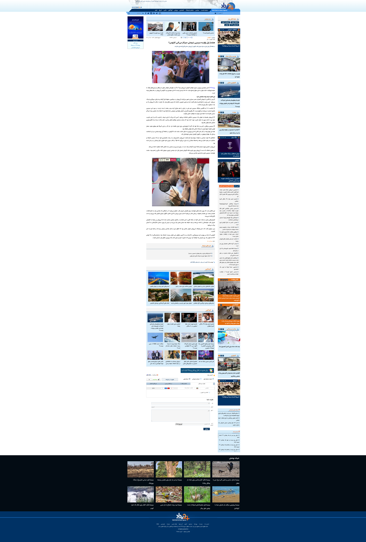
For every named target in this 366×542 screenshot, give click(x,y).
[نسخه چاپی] (181, 37)
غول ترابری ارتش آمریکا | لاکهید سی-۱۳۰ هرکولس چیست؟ (190, 346)
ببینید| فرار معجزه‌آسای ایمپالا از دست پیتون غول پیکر (198, 507)
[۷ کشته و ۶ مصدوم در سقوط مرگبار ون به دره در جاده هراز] (229, 121)
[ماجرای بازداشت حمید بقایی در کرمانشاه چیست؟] (189, 26)
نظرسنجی (140, 1)
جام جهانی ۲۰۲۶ (234, 25)
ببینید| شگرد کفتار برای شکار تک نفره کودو (142, 507)
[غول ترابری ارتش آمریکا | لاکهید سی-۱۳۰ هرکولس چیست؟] (189, 337)
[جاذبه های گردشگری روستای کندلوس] (158, 295)
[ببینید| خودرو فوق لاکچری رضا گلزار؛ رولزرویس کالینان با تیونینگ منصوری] (206, 337)
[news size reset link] (189, 37)
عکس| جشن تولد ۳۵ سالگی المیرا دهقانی (206, 325)
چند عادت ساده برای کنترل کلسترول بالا (229, 347)
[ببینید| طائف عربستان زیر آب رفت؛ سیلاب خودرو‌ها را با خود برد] (229, 313)
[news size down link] (187, 37)
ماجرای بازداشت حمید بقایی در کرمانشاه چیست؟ (190, 34)
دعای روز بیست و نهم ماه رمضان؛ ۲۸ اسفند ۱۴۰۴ (229, 441)
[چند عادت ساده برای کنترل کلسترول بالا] (229, 337)
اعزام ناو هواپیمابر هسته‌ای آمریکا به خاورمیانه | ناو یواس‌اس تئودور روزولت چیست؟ (156, 327)
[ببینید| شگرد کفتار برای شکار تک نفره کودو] (140, 494)
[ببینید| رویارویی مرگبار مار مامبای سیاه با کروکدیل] (226, 494)
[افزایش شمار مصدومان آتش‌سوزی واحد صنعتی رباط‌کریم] (229, 364)
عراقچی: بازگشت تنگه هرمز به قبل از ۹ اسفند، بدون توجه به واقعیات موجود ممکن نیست (229, 234)
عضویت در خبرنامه (170, 380)
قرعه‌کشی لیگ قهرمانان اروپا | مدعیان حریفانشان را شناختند (229, 219)
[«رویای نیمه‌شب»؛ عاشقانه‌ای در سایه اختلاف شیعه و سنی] (172, 355)
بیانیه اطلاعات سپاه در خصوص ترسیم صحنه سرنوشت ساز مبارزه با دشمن (229, 228)
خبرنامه (168, 524)
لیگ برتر (234, 137)
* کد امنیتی (212, 424)
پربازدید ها (231, 186)
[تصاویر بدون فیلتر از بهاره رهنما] (172, 318)
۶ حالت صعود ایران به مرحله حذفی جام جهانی (200, 256)
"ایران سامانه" (179, 532)
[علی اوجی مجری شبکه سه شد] (206, 355)
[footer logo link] (181, 517)
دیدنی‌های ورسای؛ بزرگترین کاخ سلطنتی (203, 303)
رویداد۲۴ (212, 88)
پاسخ (153, 388)
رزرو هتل (135, 43)
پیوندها (156, 1)
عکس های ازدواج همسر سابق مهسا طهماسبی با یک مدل (155, 362)
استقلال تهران (235, 22)
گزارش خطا (210, 375)
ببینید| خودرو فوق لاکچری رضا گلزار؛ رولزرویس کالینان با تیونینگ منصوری (206, 346)
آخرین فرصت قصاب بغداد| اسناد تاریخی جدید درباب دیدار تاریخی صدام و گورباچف (228, 298)
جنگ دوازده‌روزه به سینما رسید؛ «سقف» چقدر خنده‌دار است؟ (173, 346)
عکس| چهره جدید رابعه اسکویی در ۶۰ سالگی (191, 325)
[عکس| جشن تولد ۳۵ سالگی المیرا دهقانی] (206, 318)
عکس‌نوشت (234, 279)
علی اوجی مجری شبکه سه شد (206, 361)
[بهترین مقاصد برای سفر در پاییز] (181, 278)
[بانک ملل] (135, 27)
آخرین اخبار (236, 186)
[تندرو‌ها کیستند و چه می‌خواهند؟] (229, 37)
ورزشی (213, 38)
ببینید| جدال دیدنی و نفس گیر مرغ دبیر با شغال (226, 482)
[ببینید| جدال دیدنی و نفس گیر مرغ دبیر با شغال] (226, 469)
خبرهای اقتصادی (135, 48)
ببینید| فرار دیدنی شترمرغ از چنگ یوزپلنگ (143, 482)
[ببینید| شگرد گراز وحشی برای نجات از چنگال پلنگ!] (197, 469)
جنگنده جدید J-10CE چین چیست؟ (156, 345)
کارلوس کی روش (204, 262)
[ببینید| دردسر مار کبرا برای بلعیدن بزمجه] (169, 469)
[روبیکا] (197, 370)
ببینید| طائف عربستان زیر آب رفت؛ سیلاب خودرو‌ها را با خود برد (230, 322)
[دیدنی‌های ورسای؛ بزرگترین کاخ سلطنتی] (203, 295)
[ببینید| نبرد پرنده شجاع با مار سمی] (169, 494)
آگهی (137, 1)
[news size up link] (191, 37)
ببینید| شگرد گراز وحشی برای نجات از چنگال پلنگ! (198, 482)
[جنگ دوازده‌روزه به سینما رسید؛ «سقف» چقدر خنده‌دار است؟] (172, 337)
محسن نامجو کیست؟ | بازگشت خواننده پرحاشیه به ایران (229, 273)
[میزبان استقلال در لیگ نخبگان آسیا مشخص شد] (229, 145)
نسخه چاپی (185, 379)
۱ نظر (208, 39)
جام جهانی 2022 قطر (195, 262)
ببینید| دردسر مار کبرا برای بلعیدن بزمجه (169, 480)
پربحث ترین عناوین (224, 186)
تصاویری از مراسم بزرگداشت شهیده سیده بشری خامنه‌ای (230, 180)
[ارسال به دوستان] (183, 37)
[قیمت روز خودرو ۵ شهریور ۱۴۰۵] (155, 26)
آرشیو (153, 1)
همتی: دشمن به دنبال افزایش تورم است (229, 224)
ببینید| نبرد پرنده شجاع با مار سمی (171, 505)
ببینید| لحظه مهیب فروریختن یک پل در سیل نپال (229, 250)
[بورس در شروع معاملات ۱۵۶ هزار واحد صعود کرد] (229, 64)
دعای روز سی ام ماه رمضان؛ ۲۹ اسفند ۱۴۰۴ (229, 436)
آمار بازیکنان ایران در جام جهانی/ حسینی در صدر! (200, 253)
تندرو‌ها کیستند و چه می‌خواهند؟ (230, 46)
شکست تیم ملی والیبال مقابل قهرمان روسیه (229, 240)
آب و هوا (150, 1)
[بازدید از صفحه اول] (213, 379)
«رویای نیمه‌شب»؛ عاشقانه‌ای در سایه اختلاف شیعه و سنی (173, 362)
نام (212, 403)
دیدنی (237, 160)
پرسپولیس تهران (225, 22)
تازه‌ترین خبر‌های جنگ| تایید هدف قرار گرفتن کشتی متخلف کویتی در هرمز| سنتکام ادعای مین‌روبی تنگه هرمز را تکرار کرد (229, 193)
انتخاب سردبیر (232, 29)
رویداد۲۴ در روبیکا (135, 45)
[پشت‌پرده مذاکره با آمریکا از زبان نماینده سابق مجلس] (172, 26)
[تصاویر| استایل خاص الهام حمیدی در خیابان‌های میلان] (189, 355)
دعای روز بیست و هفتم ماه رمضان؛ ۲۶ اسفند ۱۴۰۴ (229, 451)
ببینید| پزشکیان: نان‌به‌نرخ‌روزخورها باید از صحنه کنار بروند (229, 205)
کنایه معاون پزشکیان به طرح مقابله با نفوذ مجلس (228, 419)
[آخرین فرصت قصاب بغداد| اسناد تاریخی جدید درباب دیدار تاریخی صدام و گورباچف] (229, 287)
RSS (158, 524)
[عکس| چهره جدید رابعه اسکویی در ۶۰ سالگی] (189, 318)
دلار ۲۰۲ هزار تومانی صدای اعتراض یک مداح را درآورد (228, 424)
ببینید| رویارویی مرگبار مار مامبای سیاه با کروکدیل (227, 507)
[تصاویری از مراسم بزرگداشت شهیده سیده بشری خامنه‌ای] (229, 169)
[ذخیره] (185, 37)
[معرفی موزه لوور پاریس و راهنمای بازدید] (181, 295)
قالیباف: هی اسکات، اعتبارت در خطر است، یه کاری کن (229, 254)
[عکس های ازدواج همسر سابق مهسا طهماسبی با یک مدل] (155, 355)
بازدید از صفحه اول (208, 379)
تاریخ (235, 380)
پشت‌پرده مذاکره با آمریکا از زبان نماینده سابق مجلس (173, 34)
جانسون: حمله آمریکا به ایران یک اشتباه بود (229, 268)
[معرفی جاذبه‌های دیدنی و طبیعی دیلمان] (203, 278)
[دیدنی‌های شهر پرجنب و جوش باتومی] (158, 278)
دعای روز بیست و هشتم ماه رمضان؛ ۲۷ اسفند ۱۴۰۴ (229, 446)
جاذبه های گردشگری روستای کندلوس (159, 303)
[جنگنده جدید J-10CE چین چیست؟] (155, 337)
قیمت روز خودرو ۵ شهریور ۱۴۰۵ (156, 34)
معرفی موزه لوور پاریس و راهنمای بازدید (181, 303)
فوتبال (208, 38)
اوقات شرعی (145, 1)
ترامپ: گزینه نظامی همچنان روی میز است (229, 245)
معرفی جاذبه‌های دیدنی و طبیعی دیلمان (204, 286)
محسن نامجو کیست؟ (208, 33)
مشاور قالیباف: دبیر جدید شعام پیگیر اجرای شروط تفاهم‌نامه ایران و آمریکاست (228, 414)
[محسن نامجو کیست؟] (206, 26)
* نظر (212, 410)
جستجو (190, 524)
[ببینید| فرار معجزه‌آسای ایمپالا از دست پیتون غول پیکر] (197, 494)
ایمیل (212, 407)
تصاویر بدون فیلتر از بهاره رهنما (173, 325)
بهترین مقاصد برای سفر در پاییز (184, 286)
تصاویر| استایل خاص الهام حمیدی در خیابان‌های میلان (190, 362)
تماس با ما (164, 1)
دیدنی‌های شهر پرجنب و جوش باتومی (159, 286)
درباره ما (160, 1)
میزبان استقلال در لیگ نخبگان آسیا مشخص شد (230, 155)
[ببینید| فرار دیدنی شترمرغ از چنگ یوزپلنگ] (140, 469)
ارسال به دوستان (195, 379)
